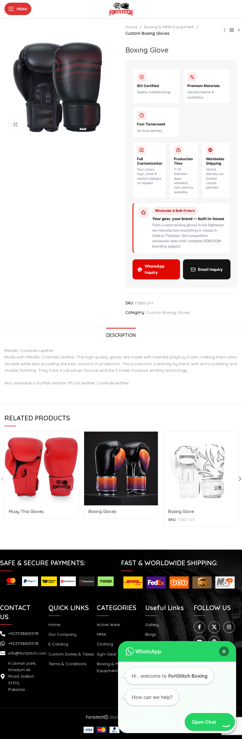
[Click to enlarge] (15, 124)
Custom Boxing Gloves (147, 33)
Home (131, 27)
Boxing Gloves (102, 511)
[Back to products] (231, 30)
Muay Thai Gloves (26, 511)
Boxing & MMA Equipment (169, 27)
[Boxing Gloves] (121, 468)
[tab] (121, 334)
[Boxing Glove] (201, 468)
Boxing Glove (181, 511)
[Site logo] (121, 8)
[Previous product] (224, 30)
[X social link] (214, 627)
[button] (224, 651)
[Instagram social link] (229, 627)
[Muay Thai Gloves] (41, 468)
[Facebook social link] (199, 627)
